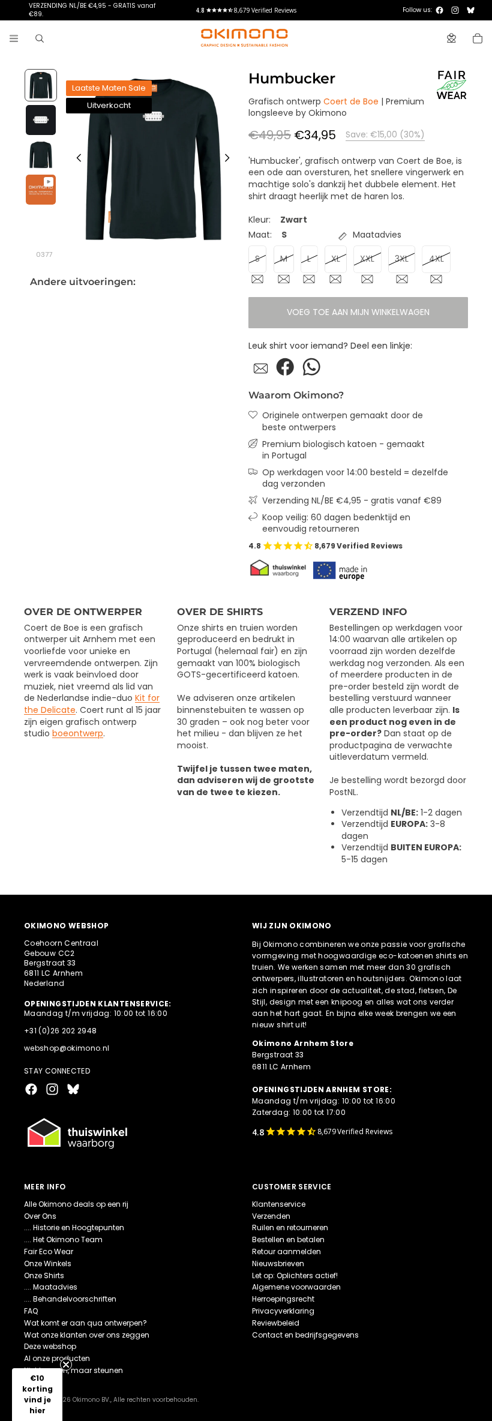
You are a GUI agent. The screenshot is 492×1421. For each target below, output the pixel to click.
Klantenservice (278, 1203)
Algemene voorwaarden (296, 1287)
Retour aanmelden (286, 1251)
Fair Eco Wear (48, 1251)
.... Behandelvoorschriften (70, 1299)
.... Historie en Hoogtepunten (74, 1227)
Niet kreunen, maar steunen (73, 1370)
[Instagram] (455, 10)
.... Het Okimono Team (63, 1239)
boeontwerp (77, 733)
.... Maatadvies (50, 1287)
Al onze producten (57, 1358)
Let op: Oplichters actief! (295, 1275)
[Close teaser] (66, 1365)
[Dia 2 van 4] (41, 120)
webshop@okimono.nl (66, 1048)
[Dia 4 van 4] (41, 190)
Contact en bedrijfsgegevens (305, 1334)
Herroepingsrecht (283, 1299)
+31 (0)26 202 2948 (60, 1031)
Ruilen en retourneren (290, 1227)
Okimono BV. (91, 1399)
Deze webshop (50, 1346)
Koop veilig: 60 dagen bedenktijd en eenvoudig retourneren (336, 523)
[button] (37, 1394)
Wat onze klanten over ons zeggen (86, 1334)
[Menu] (14, 38)
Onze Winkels (47, 1263)
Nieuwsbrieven (278, 1263)
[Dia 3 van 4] (41, 155)
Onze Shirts (44, 1275)
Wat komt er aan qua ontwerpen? (85, 1322)
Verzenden (271, 1215)
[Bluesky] (470, 10)
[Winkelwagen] (477, 38)
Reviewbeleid (275, 1322)
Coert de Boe (351, 101)
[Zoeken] (39, 38)
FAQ (31, 1311)
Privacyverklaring (283, 1311)
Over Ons (40, 1215)
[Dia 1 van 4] (41, 85)
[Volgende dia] (230, 159)
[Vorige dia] (75, 159)
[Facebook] (439, 10)
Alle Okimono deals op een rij (76, 1203)
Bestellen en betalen (288, 1239)
